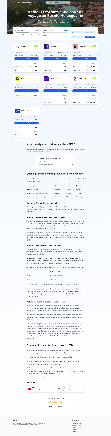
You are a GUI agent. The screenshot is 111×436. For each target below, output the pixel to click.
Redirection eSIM (76, 425)
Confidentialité (75, 431)
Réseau (85, 30)
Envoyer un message (55, 407)
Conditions (74, 429)
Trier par (72, 34)
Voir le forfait (26, 58)
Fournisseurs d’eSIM (77, 423)
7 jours (37, 30)
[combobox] (58, 2)
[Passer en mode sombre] (87, 2)
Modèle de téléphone (43, 162)
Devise (72, 30)
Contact (74, 427)
